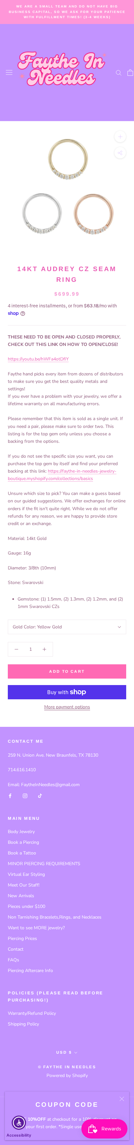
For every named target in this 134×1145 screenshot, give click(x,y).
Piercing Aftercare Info (30, 971)
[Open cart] (130, 72)
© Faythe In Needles (67, 1067)
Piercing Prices (22, 938)
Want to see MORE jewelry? (36, 928)
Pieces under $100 (26, 906)
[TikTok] (40, 795)
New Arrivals (21, 896)
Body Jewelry (21, 832)
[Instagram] (25, 795)
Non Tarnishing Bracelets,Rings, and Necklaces (54, 917)
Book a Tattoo (22, 853)
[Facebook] (10, 795)
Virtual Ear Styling (26, 874)
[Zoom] (120, 136)
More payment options (67, 707)
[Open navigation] (9, 72)
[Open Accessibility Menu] (19, 1123)
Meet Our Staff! (23, 885)
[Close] (121, 1098)
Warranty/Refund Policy (32, 1013)
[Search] (119, 72)
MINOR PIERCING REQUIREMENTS (44, 864)
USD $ (64, 1052)
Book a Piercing (23, 842)
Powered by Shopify (67, 1075)
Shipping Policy (23, 1024)
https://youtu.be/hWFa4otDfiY (38, 359)
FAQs (13, 960)
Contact (15, 949)
